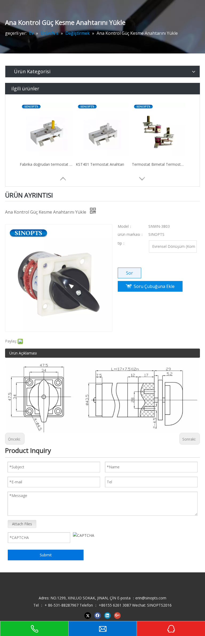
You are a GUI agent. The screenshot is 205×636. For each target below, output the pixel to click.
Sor (129, 273)
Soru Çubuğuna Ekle (154, 286)
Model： (125, 226)
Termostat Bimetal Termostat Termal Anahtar (158, 164)
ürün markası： (131, 234)
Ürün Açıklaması (23, 353)
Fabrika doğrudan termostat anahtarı (46, 164)
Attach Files (22, 523)
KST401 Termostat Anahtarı (100, 164)
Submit (46, 554)
